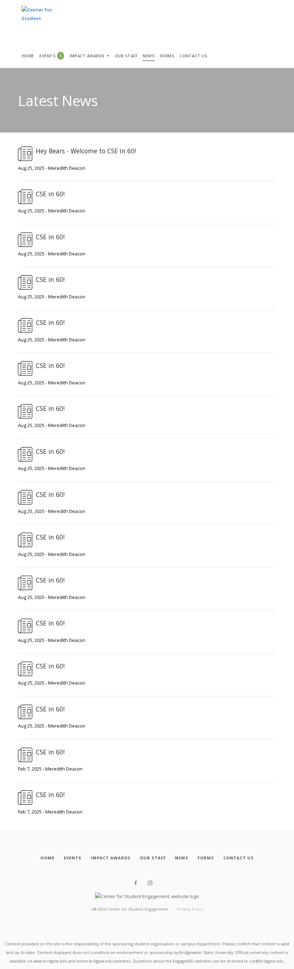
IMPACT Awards (87, 55)
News (149, 55)
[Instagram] (150, 883)
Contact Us (193, 55)
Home (28, 55)
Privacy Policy (190, 909)
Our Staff (126, 55)
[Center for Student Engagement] (37, 16)
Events (50, 55)
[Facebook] (135, 883)
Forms (167, 55)
